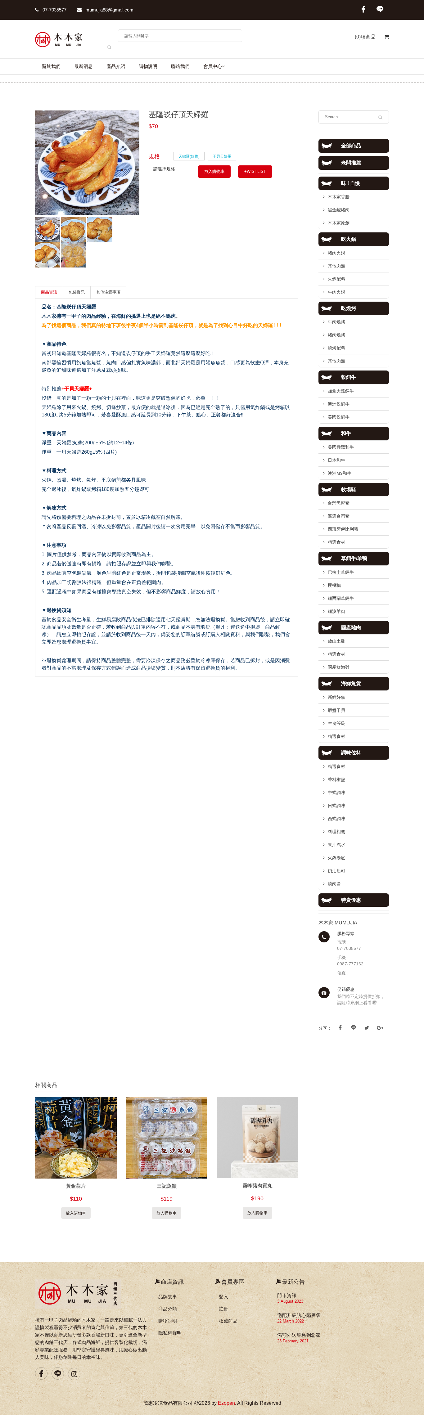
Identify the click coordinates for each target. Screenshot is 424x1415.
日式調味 (336, 805)
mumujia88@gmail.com (108, 9)
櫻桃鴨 (334, 585)
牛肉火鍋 (336, 292)
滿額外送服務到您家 (299, 1335)
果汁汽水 (336, 844)
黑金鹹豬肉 (339, 209)
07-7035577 (53, 9)
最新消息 (83, 66)
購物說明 (148, 66)
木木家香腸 (339, 196)
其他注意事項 (108, 292)
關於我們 (51, 66)
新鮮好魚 (336, 697)
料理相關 (336, 831)
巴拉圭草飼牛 (341, 572)
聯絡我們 (180, 66)
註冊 (223, 1308)
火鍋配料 (336, 278)
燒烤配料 (336, 347)
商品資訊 (49, 292)
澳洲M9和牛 (339, 473)
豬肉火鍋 (336, 252)
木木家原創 (339, 222)
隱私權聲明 (170, 1333)
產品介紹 (115, 66)
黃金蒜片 (76, 1185)
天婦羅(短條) (189, 156)
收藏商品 (228, 1320)
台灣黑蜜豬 (339, 503)
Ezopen (226, 1403)
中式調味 (336, 792)
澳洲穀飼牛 (339, 404)
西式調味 (336, 818)
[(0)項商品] (382, 39)
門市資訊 (286, 1295)
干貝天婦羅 (222, 156)
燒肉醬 (334, 883)
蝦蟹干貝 (336, 710)
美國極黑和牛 (341, 447)
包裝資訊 (77, 292)
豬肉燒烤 (336, 334)
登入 (223, 1296)
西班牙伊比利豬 (343, 529)
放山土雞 (336, 641)
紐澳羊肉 (336, 611)
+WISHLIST (255, 171)
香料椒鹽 (336, 779)
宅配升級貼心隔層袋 (299, 1315)
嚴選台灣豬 (339, 516)
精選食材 (336, 542)
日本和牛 (336, 460)
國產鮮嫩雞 (339, 667)
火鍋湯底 (336, 857)
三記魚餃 (167, 1185)
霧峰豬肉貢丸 (257, 1185)
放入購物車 (214, 171)
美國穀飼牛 (339, 417)
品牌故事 (167, 1296)
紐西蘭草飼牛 (341, 598)
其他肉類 (336, 265)
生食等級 (336, 723)
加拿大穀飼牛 (341, 391)
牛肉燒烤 (336, 321)
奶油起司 (336, 870)
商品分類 (167, 1308)
